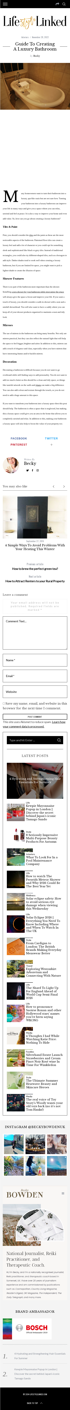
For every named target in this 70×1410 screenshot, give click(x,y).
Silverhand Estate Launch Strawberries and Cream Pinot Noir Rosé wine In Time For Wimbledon (44, 1060)
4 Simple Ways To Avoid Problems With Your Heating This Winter (35, 547)
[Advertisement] (35, 150)
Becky (36, 55)
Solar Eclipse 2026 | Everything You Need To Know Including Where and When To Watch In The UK (43, 924)
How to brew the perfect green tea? (35, 566)
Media (29, 1033)
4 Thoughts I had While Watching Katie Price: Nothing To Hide (42, 1039)
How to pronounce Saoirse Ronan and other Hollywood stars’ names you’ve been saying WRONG (43, 1013)
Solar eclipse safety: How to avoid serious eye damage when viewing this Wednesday (43, 903)
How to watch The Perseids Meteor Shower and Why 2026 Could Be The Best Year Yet (43, 881)
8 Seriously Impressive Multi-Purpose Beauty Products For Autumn (42, 838)
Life (28, 802)
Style (35, 775)
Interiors (25, 37)
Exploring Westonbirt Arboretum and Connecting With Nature (43, 972)
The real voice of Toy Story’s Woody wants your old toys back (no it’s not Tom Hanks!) (44, 1104)
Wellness (30, 895)
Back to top (32, 1403)
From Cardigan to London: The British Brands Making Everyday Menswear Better (43, 948)
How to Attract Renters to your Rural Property (35, 579)
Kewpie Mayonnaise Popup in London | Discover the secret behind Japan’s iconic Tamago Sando (41, 812)
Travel (29, 966)
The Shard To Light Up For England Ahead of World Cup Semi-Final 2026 (42, 993)
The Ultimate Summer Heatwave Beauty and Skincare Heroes (42, 1084)
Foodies (30, 1051)
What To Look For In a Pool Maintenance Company (42, 861)
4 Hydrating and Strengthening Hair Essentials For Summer (35, 780)
